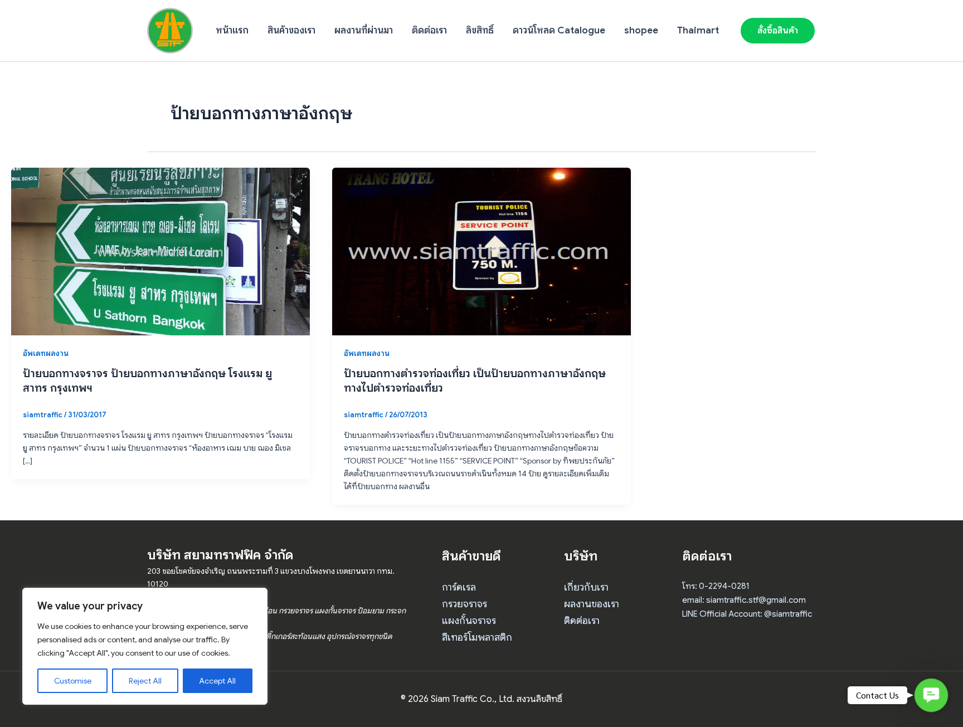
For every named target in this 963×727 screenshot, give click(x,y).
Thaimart (698, 30)
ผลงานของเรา (591, 604)
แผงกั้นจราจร (469, 620)
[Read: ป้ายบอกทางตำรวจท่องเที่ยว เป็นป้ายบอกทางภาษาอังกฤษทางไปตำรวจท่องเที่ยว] (481, 251)
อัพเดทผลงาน (46, 353)
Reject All (145, 681)
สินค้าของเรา (291, 30)
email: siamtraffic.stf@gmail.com (744, 600)
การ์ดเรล (459, 587)
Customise (72, 681)
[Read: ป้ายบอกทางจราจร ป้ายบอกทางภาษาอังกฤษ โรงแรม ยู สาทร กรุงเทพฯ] (160, 251)
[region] (145, 646)
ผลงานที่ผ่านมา (363, 30)
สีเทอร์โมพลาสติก (477, 637)
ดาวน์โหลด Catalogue (559, 30)
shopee (641, 30)
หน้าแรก (232, 30)
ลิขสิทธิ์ (480, 30)
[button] (778, 31)
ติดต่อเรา (429, 30)
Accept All (217, 681)
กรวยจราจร (464, 604)
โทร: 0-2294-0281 (716, 586)
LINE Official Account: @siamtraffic (747, 614)
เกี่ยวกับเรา (586, 587)
